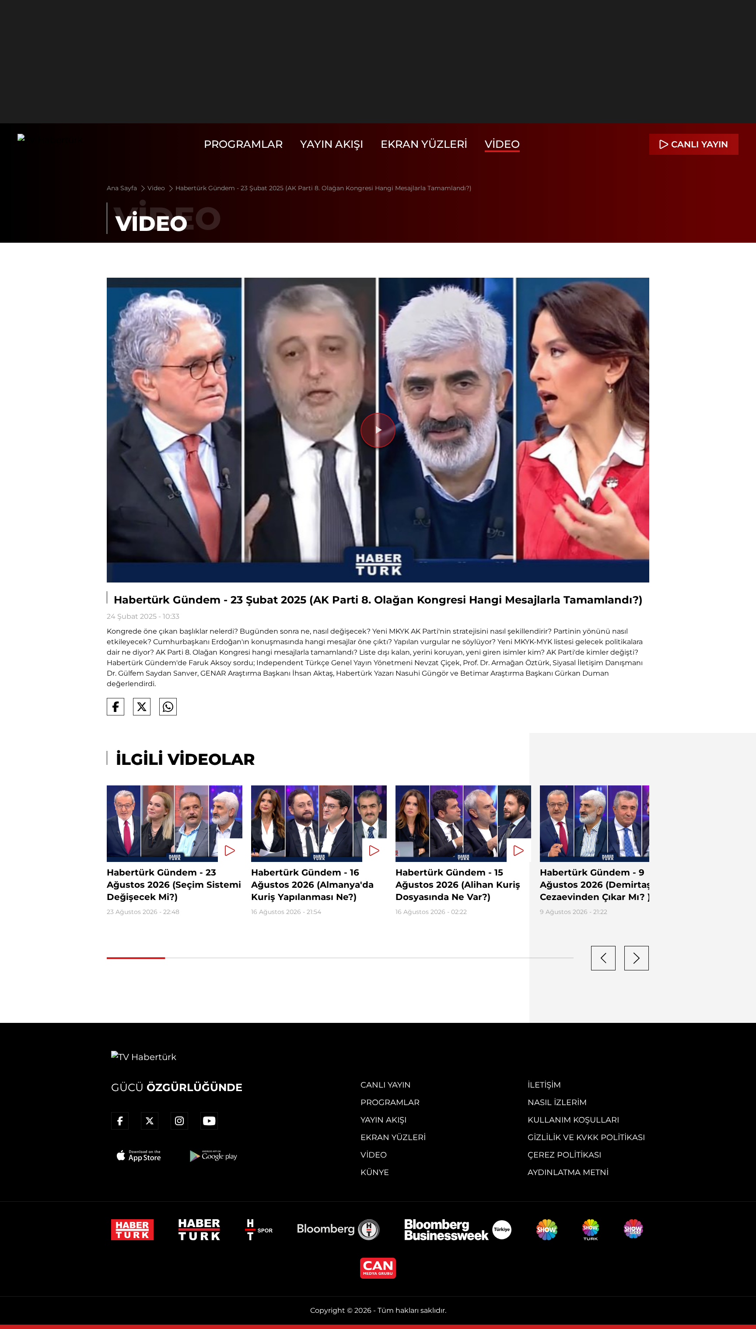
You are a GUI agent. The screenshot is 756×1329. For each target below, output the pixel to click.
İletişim (544, 1085)
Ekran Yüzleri (424, 144)
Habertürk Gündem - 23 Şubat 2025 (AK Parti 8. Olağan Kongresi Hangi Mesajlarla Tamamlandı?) (323, 188)
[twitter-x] (149, 1121)
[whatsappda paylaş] (168, 706)
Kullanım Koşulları (573, 1120)
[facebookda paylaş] (115, 706)
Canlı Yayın (385, 1085)
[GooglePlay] (213, 1156)
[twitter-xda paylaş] (141, 706)
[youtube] (209, 1121)
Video (502, 144)
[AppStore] (139, 1156)
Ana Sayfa (123, 188)
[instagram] (179, 1121)
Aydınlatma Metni (568, 1172)
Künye (374, 1172)
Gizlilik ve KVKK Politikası (586, 1137)
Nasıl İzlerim (557, 1102)
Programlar (243, 144)
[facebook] (120, 1121)
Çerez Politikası (564, 1155)
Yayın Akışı (331, 144)
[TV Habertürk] (50, 144)
